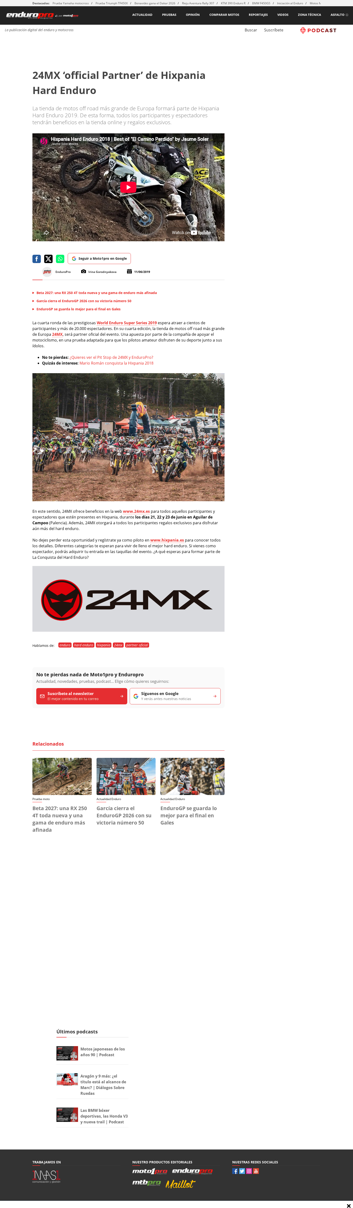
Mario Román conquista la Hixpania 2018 (116, 363)
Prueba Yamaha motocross (71, 3)
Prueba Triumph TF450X (112, 3)
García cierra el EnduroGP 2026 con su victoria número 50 (124, 815)
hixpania (103, 645)
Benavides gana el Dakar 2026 (154, 3)
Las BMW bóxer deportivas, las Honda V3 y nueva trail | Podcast (104, 1116)
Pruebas (169, 14)
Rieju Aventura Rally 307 (198, 3)
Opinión (193, 14)
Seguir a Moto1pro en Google (103, 258)
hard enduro (83, 645)
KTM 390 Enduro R (233, 3)
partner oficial (137, 645)
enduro (65, 645)
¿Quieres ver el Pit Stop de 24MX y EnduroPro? (111, 357)
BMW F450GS (261, 3)
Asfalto (337, 14)
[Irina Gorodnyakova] (128, 499)
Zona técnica (309, 14)
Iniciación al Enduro (290, 3)
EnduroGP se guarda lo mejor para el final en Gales (188, 815)
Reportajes (258, 14)
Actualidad (142, 14)
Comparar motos (224, 14)
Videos (282, 14)
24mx (118, 645)
